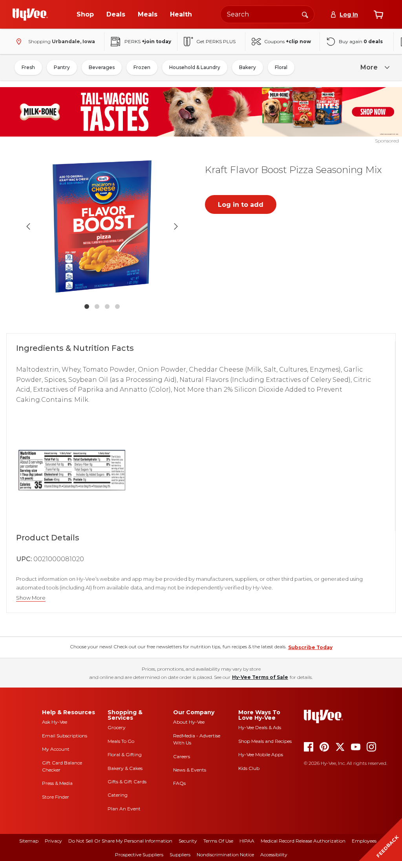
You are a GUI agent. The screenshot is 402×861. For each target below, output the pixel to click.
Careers (181, 756)
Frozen (141, 67)
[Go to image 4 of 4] (117, 306)
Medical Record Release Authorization (303, 841)
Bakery (247, 67)
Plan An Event (124, 809)
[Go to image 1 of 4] (87, 306)
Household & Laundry (194, 67)
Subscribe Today (310, 647)
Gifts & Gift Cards (127, 781)
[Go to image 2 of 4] (97, 306)
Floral (281, 67)
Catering (118, 795)
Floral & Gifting (125, 754)
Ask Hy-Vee (54, 722)
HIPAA (246, 841)
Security (188, 841)
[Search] (305, 14)
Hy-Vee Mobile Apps (260, 754)
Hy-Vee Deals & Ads (259, 727)
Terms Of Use (218, 841)
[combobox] (267, 14)
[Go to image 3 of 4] (107, 306)
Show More (31, 598)
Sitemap (28, 841)
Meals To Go (121, 741)
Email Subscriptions (64, 736)
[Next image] (176, 226)
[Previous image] (28, 226)
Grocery (117, 727)
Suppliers (180, 854)
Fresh (28, 67)
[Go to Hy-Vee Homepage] (30, 14)
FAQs (179, 783)
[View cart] (378, 14)
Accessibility (273, 854)
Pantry (62, 67)
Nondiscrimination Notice (225, 854)
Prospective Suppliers (139, 854)
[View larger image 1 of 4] (102, 226)
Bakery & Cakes (125, 768)
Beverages (102, 67)
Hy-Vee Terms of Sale (260, 677)
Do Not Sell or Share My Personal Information (120, 841)
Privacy (53, 841)
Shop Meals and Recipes (265, 741)
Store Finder (55, 797)
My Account (55, 749)
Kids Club (248, 768)
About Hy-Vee (189, 722)
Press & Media (57, 783)
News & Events (189, 770)
